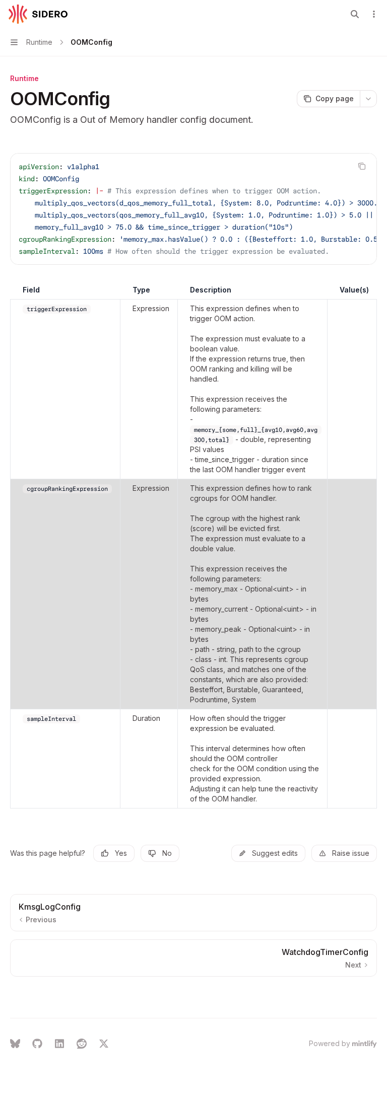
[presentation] (193, 209)
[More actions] (374, 14)
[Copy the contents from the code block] (361, 166)
